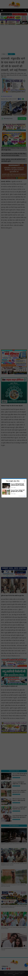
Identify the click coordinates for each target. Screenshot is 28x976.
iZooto (25, 496)
